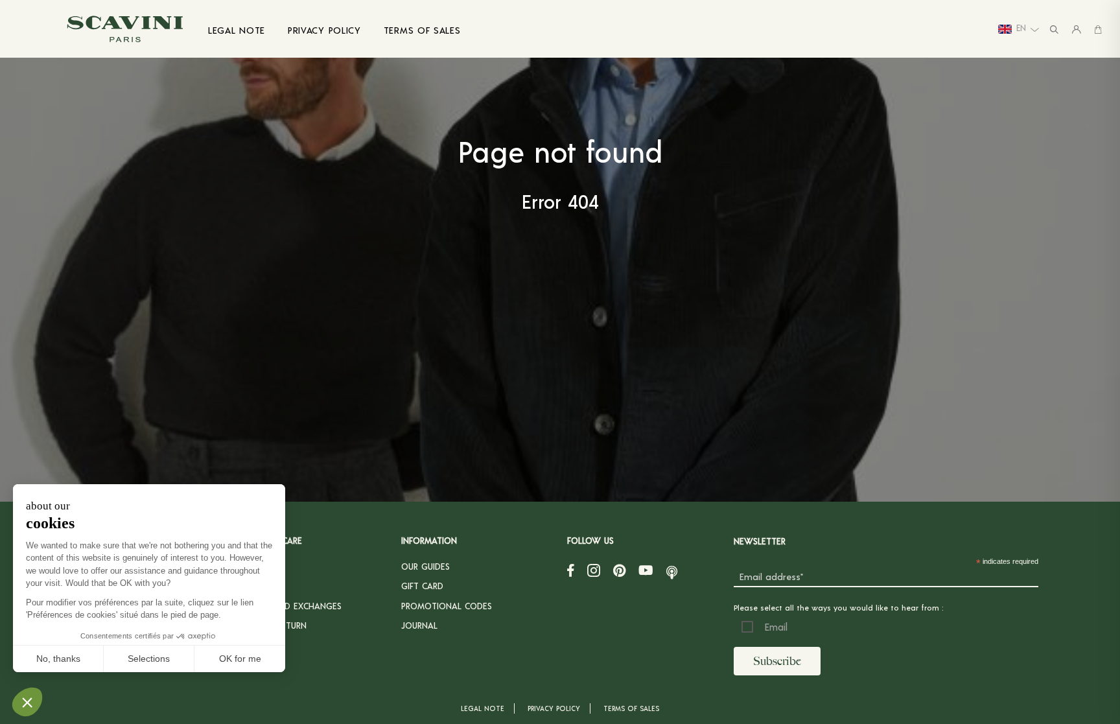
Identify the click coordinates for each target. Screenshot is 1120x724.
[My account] (1076, 29)
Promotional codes (446, 605)
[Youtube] (645, 570)
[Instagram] (593, 570)
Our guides (425, 566)
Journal (419, 625)
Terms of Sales (631, 708)
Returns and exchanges (288, 605)
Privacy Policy (554, 708)
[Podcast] (671, 570)
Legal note (482, 708)
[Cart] (1098, 29)
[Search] (1054, 29)
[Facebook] (570, 570)
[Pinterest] (619, 570)
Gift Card (422, 585)
